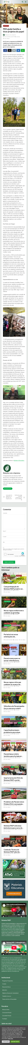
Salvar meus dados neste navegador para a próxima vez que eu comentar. (13, 549)
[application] (14, 910)
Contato (4, 984)
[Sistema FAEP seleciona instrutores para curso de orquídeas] (14, 817)
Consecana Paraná (6, 1012)
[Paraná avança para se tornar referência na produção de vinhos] (14, 650)
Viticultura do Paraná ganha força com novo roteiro (14, 707)
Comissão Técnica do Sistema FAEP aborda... (12, 851)
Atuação (13, 575)
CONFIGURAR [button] (6, 1041)
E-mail (4, 536)
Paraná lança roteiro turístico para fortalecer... (13, 755)
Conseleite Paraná (6, 1015)
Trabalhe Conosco (6, 996)
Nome (4, 531)
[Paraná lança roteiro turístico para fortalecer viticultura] (14, 745)
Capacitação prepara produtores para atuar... (12, 731)
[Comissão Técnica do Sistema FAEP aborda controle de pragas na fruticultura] (14, 841)
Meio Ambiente (7, 601)
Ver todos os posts (7, 488)
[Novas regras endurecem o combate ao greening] (14, 602)
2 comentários (19, 829)
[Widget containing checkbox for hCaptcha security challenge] (14, 554)
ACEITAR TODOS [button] (15, 1041)
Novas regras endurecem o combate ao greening (14, 612)
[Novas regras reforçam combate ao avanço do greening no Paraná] (14, 673)
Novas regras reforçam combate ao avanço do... (12, 683)
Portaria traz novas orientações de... (11, 635)
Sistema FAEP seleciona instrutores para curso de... (13, 827)
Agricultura (7, 575)
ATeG (12, 790)
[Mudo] (21, 917)
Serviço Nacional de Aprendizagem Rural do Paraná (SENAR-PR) (12, 928)
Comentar (18, 36)
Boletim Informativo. (19, 460)
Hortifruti (6, 25)
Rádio (6, 627)
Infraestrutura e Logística (16, 721)
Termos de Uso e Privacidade (9, 999)
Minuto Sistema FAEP (16, 625)
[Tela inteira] (24, 917)
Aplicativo (4, 990)
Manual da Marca (6, 987)
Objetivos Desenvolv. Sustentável (10, 993)
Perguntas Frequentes (7, 980)
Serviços (20, 722)
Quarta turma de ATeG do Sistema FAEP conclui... (13, 779)
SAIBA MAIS (10, 1038)
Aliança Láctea (5, 1009)
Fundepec (4, 1018)
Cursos (18, 719)
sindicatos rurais (5, 931)
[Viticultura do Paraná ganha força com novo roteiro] (14, 697)
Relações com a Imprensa (10, 34)
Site (4, 542)
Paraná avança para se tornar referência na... (12, 659)
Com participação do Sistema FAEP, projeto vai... (14, 588)
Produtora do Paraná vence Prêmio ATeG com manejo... (14, 803)
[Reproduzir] (3, 917)
